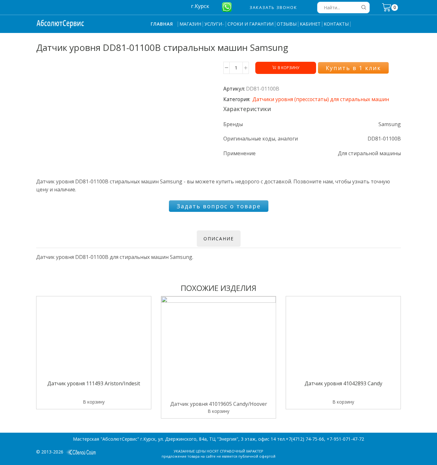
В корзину (288, 67)
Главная (162, 24)
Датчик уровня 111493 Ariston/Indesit (93, 384)
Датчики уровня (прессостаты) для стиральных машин (320, 99)
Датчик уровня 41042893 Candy (343, 384)
